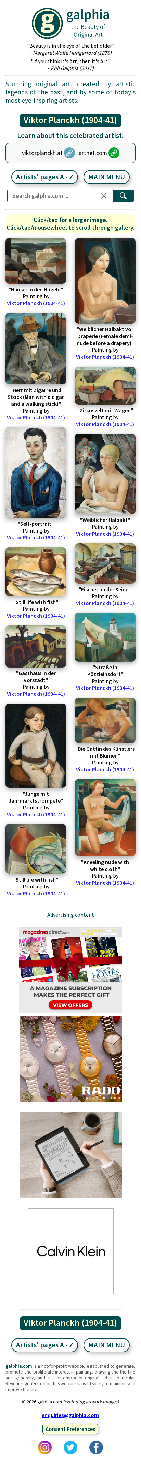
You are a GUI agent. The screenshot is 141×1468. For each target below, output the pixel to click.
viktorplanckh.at (42, 153)
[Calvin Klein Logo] (71, 1293)
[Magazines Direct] (70, 1012)
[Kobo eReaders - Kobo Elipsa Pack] (71, 1197)
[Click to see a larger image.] (35, 261)
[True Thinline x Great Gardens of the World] (71, 1101)
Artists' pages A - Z (44, 176)
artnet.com (93, 153)
